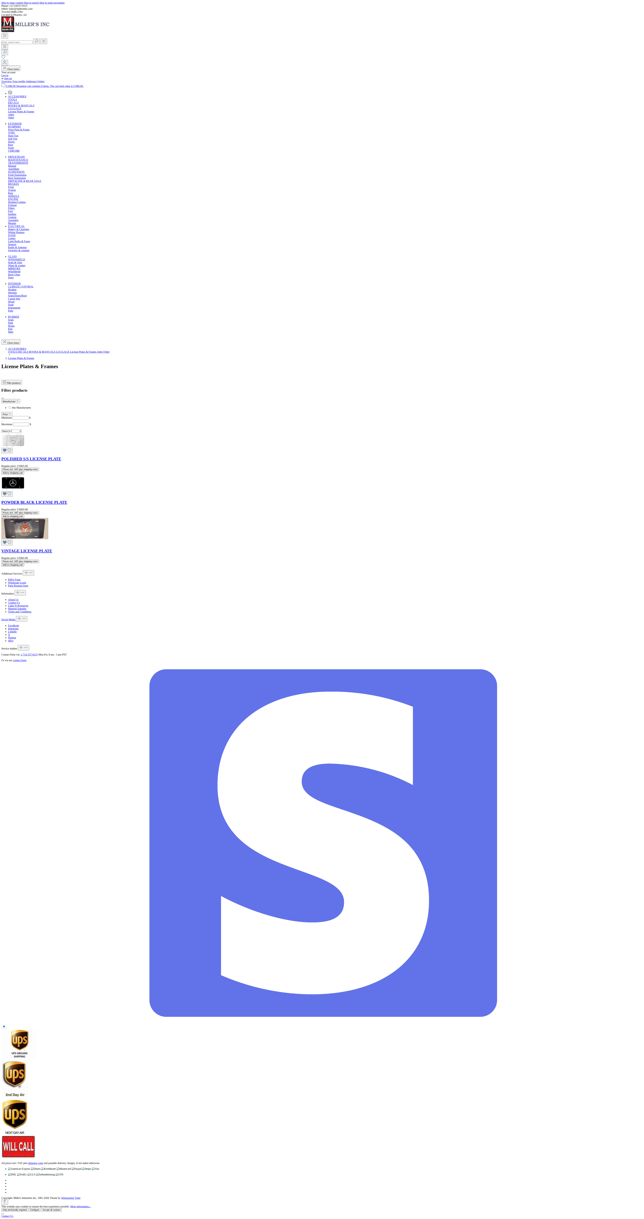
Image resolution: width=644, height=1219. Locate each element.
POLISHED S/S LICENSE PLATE (31, 459)
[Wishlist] (3, 58)
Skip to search (31, 2)
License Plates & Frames (83, 351)
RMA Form (14, 579)
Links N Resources (18, 605)
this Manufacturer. (21, 407)
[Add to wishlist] (7, 450)
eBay (11, 640)
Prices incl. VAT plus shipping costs (20, 469)
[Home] (10, 93)
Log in (4, 75)
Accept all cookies (52, 1210)
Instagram (13, 628)
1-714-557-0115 (29, 654)
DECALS (23, 351)
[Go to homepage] (26, 31)
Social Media (8, 619)
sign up (8, 78)
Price (5, 414)
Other (106, 351)
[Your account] (4, 62)
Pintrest (12, 637)
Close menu (13, 69)
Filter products (14, 383)
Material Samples (17, 608)
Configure (34, 1210)
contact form (19, 660)
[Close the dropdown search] (43, 41)
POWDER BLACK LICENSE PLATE (34, 502)
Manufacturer (9, 401)
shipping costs (35, 1163)
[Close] (2, 1213)
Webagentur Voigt (70, 1198)
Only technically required (15, 1210)
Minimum (16, 417)
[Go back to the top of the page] (4, 1202)
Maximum (16, 424)
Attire (100, 351)
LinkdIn (12, 631)
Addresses (31, 81)
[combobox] (16, 42)
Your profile (19, 81)
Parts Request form (18, 585)
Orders (40, 81)
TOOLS (13, 351)
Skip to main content (12, 2)
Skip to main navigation (52, 2)
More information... (80, 1206)
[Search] (36, 41)
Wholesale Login (17, 582)
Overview (6, 81)
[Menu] (4, 36)
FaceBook (13, 625)
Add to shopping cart (13, 473)
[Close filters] (2, 398)
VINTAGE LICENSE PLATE (26, 551)
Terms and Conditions (19, 611)
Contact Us (14, 602)
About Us (13, 599)
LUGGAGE (63, 351)
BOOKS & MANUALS (42, 351)
